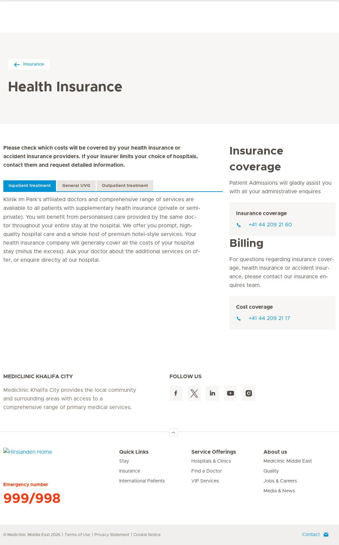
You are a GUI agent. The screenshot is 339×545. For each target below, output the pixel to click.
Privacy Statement (111, 535)
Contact (311, 534)
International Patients (142, 481)
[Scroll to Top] (173, 432)
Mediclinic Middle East (288, 461)
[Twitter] (194, 393)
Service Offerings (213, 452)
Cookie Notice (147, 535)
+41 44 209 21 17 (269, 318)
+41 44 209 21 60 (270, 224)
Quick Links (134, 452)
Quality (271, 471)
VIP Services (205, 481)
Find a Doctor (206, 471)
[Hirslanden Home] (61, 456)
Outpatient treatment (125, 186)
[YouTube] (230, 393)
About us (275, 452)
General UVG (76, 186)
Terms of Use (77, 535)
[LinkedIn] (212, 393)
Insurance (33, 64)
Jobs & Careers (280, 481)
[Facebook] (176, 393)
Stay (124, 461)
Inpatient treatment (30, 186)
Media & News (279, 491)
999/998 (32, 498)
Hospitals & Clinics (211, 461)
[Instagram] (248, 393)
